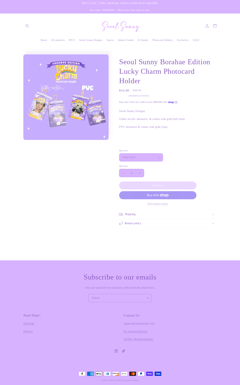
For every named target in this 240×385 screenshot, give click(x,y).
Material (123, 150)
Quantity (123, 166)
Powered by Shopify (130, 380)
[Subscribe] (147, 298)
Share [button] (126, 144)
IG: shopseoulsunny (136, 331)
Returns (28, 331)
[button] (27, 26)
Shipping (123, 95)
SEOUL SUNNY (115, 380)
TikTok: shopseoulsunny (138, 339)
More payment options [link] (158, 203)
